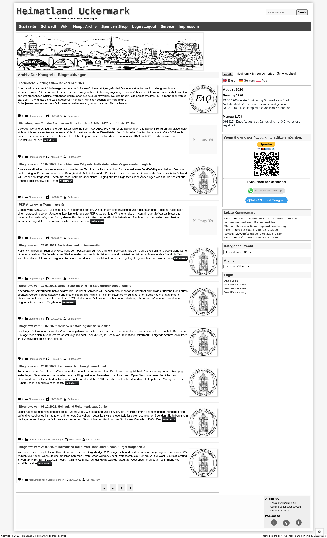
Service (167, 26)
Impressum (189, 26)
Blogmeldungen (37, 116)
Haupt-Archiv (85, 26)
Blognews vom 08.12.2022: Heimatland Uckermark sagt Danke (63, 406)
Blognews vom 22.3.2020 (259, 230)
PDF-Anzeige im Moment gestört (42, 204)
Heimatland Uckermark (73, 11)
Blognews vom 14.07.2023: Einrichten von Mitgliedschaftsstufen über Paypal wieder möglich (85, 164)
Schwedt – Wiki (55, 26)
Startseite (27, 26)
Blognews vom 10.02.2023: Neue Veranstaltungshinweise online (64, 326)
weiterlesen (50, 140)
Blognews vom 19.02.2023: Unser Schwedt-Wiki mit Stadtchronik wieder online (75, 285)
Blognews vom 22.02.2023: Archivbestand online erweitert (60, 245)
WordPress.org (235, 292)
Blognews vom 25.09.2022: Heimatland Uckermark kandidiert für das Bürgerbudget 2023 (82, 447)
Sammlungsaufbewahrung (268, 226)
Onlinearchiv (74, 116)
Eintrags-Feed (235, 284)
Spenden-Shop (114, 26)
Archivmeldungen (38, 439)
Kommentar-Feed (236, 288)
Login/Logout (144, 26)
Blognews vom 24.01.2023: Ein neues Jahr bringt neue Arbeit (62, 366)
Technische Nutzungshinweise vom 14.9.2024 (51, 83)
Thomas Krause (235, 226)
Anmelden (231, 280)
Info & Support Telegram (268, 200)
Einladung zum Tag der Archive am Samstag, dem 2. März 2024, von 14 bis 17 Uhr (77, 123)
